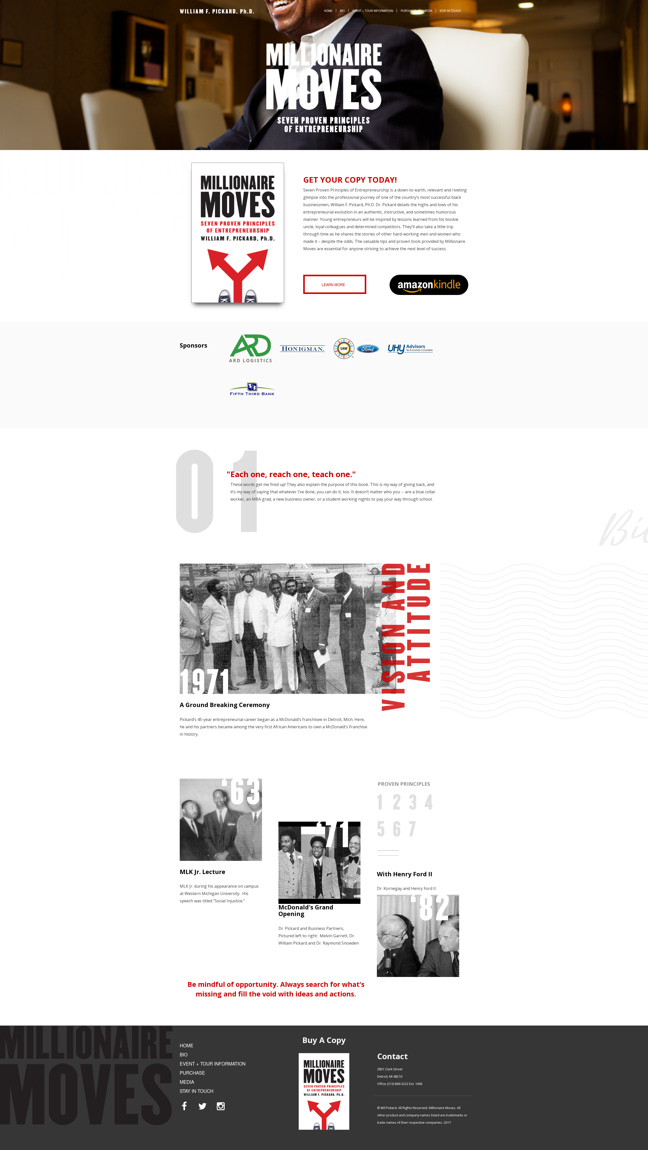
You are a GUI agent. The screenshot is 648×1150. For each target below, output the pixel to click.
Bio (342, 11)
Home (328, 11)
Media (427, 11)
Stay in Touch (450, 11)
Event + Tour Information (372, 11)
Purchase (408, 11)
